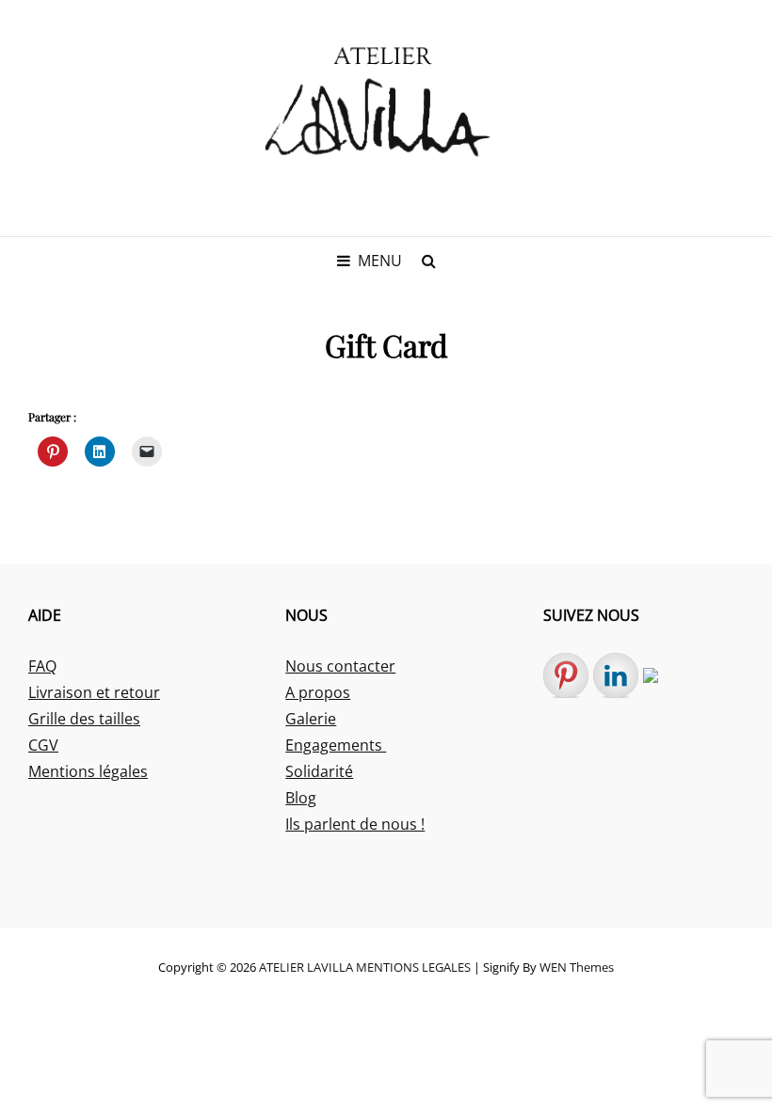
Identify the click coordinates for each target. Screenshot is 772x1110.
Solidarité (319, 771)
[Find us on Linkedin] (615, 675)
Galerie (310, 718)
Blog (300, 797)
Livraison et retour (94, 692)
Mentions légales (88, 771)
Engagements (335, 745)
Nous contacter (340, 666)
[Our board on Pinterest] (565, 675)
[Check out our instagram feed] (665, 690)
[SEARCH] (428, 260)
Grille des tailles (84, 718)
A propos (317, 692)
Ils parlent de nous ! (355, 824)
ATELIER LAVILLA (306, 967)
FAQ (42, 666)
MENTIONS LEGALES (413, 967)
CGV (43, 745)
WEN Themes (576, 967)
